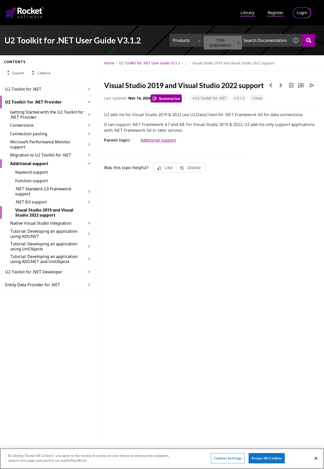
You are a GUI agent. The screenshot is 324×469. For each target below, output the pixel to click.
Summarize (169, 98)
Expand (18, 73)
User (258, 98)
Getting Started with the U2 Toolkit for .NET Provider (47, 115)
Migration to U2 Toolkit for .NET (40, 155)
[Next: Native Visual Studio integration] (281, 85)
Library (247, 12)
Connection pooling (28, 134)
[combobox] (246, 40)
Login (302, 12)
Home (109, 63)
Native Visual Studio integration (40, 223)
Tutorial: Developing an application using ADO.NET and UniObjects (43, 259)
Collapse (44, 73)
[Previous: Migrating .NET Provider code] (271, 85)
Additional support (29, 163)
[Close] (315, 458)
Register (276, 12)
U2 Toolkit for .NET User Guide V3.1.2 (149, 63)
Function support (31, 181)
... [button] (186, 63)
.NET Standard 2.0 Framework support (43, 191)
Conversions (22, 125)
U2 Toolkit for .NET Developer (33, 272)
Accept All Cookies (266, 458)
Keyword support (31, 172)
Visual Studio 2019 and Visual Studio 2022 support (44, 212)
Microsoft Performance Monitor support (40, 144)
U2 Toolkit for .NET (23, 89)
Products (181, 40)
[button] (238, 43)
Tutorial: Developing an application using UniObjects (43, 246)
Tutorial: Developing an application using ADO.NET (43, 234)
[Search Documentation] (308, 40)
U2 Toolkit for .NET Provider (33, 102)
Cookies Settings (228, 458)
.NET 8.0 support (31, 202)
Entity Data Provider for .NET (32, 285)
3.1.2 (241, 98)
